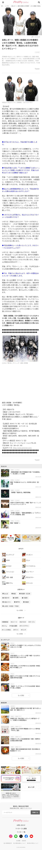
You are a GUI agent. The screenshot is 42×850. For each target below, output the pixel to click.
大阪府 (25, 598)
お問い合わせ (21, 825)
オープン (32, 622)
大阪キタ (6, 598)
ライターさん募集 (21, 828)
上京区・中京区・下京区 (11, 606)
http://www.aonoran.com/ (22, 448)
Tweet (37, 69)
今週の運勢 (13, 626)
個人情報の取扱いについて (19, 843)
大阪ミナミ (7, 602)
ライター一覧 (21, 832)
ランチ (24, 630)
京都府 (27, 602)
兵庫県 (16, 598)
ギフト (16, 630)
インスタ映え (7, 630)
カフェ (5, 626)
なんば (6, 594)
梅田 (14, 594)
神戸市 (18, 602)
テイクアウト (25, 626)
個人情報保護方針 (8, 843)
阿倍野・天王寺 (25, 594)
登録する (35, 812)
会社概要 (18, 840)
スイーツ (14, 622)
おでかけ (23, 622)
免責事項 (24, 840)
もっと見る (20, 610)
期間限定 (5, 622)
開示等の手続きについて (32, 843)
